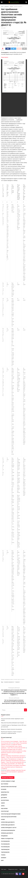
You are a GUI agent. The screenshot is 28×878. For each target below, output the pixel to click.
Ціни (2, 860)
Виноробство (5, 792)
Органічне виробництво (8, 830)
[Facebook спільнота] (20, 873)
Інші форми (4, 808)
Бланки (11, 6)
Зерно (3, 805)
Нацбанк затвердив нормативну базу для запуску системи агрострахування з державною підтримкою (13, 771)
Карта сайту (22, 869)
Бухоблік (3, 789)
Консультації (4, 811)
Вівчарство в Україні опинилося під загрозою (11, 729)
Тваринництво (5, 849)
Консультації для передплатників (10, 814)
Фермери (3, 857)
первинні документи (9, 682)
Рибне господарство (7, 838)
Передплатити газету (13, 869)
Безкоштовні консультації (8, 786)
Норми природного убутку (8, 827)
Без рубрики (4, 784)
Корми (3, 819)
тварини (17, 682)
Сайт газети (3, 869)
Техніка (3, 855)
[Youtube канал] (23, 873)
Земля (3, 803)
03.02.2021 (3, 28)
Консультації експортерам (8, 816)
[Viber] (17, 873)
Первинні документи (18, 6)
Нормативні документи (8, 822)
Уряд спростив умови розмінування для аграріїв (12, 722)
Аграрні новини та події (8, 781)
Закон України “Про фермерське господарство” (12, 759)
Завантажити (4, 57)
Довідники (7, 6)
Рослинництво (5, 841)
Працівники (4, 835)
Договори (4, 797)
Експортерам (5, 800)
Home (2, 6)
